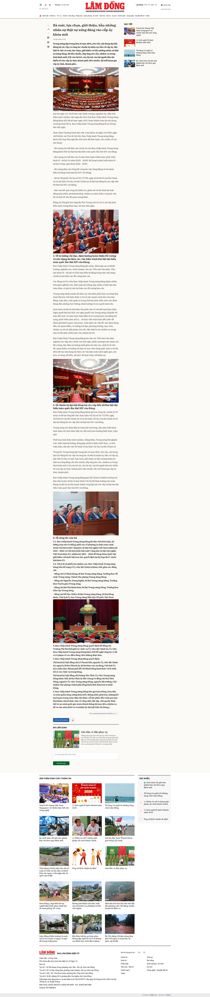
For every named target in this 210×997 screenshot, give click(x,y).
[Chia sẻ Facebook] (48, 37)
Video (148, 16)
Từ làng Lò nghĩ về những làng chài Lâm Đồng (145, 52)
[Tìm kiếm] (50, 5)
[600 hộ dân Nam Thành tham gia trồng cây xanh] (120, 826)
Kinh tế (65, 16)
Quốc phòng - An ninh (91, 16)
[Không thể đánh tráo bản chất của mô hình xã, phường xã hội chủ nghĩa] (87, 891)
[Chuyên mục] (40, 5)
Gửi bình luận (61, 763)
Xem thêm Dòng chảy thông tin (55, 778)
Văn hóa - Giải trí (105, 16)
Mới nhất (45, 16)
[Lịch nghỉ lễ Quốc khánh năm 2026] (129, 43)
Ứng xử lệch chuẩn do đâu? (84, 868)
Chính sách (121, 16)
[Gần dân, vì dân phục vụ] (66, 739)
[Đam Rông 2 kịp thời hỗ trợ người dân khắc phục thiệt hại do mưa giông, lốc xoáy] (54, 891)
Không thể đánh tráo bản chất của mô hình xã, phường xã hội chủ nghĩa (86, 906)
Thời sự (59, 16)
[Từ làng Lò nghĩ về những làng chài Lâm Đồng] (129, 53)
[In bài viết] (48, 47)
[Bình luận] (48, 42)
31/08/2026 (62, 5)
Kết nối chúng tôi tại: (128, 952)
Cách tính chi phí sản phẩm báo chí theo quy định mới (146, 63)
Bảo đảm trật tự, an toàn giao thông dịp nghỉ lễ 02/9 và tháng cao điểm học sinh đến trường (86, 938)
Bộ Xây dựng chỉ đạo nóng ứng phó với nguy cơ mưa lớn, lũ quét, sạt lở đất (119, 938)
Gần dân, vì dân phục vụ (94, 732)
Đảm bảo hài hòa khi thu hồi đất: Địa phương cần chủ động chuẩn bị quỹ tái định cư (120, 906)
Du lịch (114, 16)
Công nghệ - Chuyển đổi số (135, 16)
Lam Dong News (166, 9)
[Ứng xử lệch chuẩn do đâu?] (87, 856)
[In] (72, 720)
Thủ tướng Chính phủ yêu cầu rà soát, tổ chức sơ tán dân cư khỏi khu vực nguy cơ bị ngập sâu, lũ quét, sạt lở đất (54, 872)
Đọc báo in (45, 9)
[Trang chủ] (40, 15)
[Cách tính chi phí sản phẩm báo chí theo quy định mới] (129, 63)
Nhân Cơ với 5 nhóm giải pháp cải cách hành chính (84, 839)
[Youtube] (139, 952)
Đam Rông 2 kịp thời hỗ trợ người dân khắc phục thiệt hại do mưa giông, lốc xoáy (53, 906)
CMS (153, 995)
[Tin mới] (45, 5)
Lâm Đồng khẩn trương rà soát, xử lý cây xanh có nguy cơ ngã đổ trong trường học (53, 938)
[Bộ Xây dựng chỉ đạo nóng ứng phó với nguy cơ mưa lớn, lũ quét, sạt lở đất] (120, 924)
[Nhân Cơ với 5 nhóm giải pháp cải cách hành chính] (87, 826)
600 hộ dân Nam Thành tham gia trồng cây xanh (118, 839)
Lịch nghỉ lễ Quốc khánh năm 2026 (144, 41)
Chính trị (53, 16)
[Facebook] (144, 952)
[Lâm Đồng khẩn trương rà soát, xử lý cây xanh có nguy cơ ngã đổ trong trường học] (54, 924)
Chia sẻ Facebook (62, 720)
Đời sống (72, 16)
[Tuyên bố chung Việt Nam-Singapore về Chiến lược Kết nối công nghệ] (129, 31)
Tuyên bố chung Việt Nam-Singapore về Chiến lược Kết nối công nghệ (146, 31)
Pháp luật (79, 16)
